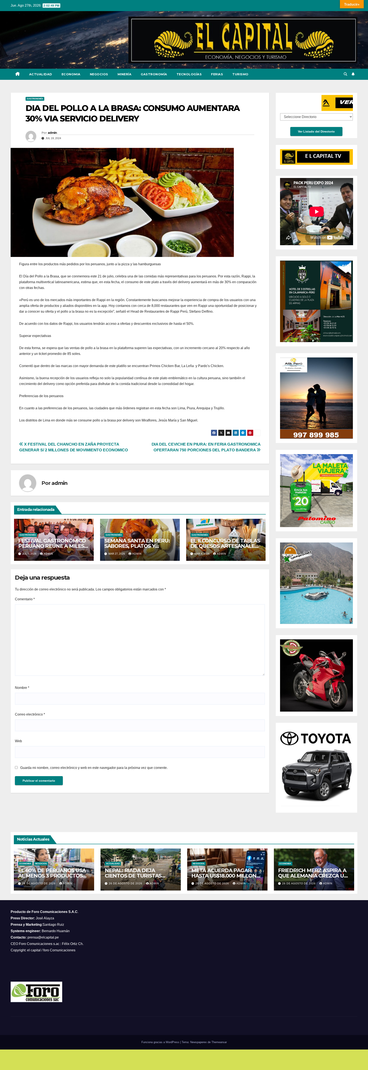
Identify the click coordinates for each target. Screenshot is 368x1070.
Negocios (99, 74)
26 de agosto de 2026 (39, 883)
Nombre (22, 688)
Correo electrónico (30, 714)
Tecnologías (189, 74)
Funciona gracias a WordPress (160, 1042)
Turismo (240, 74)
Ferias (217, 74)
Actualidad (40, 74)
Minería (125, 74)
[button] (345, 74)
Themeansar (219, 1042)
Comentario (25, 599)
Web (18, 741)
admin (52, 133)
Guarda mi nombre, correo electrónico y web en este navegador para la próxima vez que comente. (94, 768)
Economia (71, 74)
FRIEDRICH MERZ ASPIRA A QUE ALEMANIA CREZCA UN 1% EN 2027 (313, 875)
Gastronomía (154, 74)
